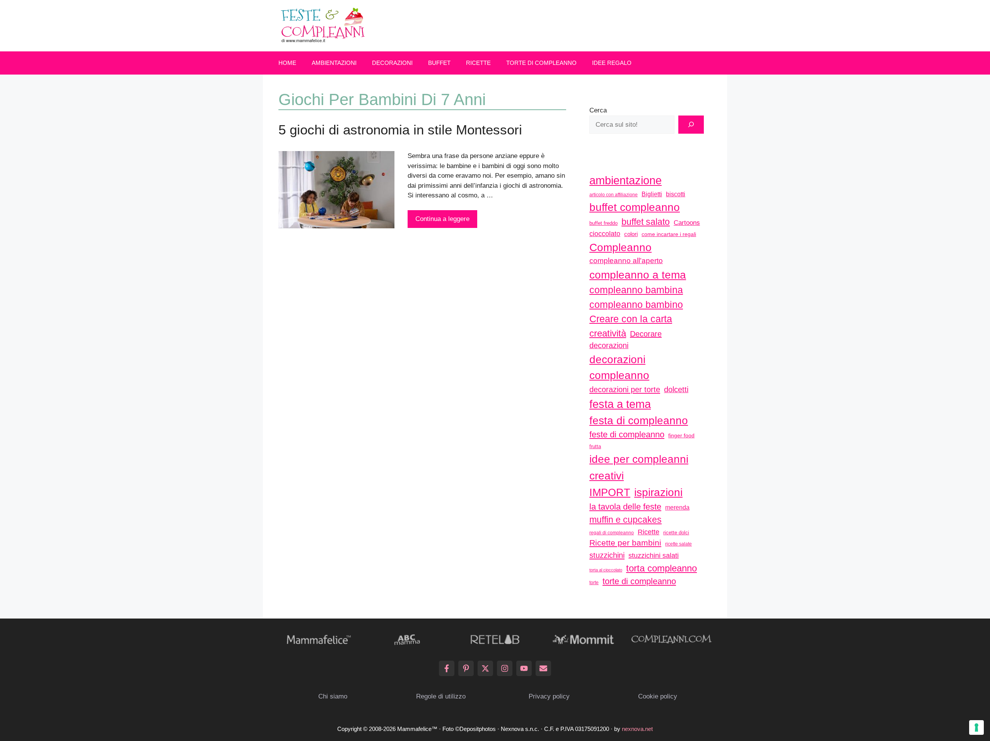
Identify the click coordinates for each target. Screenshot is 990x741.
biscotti (675, 193)
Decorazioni (392, 62)
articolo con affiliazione (613, 194)
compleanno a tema (637, 275)
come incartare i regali (669, 234)
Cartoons (687, 222)
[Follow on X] (485, 668)
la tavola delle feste (625, 507)
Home (287, 62)
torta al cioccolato (605, 570)
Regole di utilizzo (441, 696)
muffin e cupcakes (625, 520)
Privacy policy (549, 696)
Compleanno (620, 247)
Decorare (646, 334)
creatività (607, 333)
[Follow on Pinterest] (466, 668)
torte (594, 582)
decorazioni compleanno (619, 368)
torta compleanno (661, 568)
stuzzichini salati (653, 555)
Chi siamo (332, 696)
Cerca (598, 110)
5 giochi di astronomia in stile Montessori (400, 129)
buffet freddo (603, 223)
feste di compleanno (626, 434)
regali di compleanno (611, 532)
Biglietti (652, 194)
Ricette (478, 62)
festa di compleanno (638, 421)
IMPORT (609, 492)
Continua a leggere (442, 219)
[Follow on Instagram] (504, 668)
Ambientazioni (334, 62)
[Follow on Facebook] (446, 668)
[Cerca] (691, 125)
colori (631, 234)
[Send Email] (543, 668)
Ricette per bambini (625, 542)
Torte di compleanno (541, 62)
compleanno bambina (636, 289)
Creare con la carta (630, 318)
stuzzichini (607, 555)
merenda (677, 507)
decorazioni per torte (624, 389)
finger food (681, 435)
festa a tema (620, 404)
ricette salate (678, 544)
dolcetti (676, 389)
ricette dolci (676, 532)
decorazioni (608, 345)
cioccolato (604, 234)
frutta (595, 446)
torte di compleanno (639, 581)
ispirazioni (658, 492)
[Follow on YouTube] (524, 668)
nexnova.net (637, 729)
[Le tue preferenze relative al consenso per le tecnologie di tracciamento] (976, 727)
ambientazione (625, 180)
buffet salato (645, 222)
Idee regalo (612, 62)
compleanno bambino (636, 304)
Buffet (439, 62)
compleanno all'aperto (626, 261)
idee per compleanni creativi (638, 467)
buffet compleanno (634, 207)
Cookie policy (657, 696)
